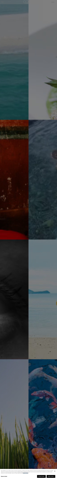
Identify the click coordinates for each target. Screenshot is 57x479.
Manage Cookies (4, 476)
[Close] (54, 471)
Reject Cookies (51, 476)
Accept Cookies (41, 476)
